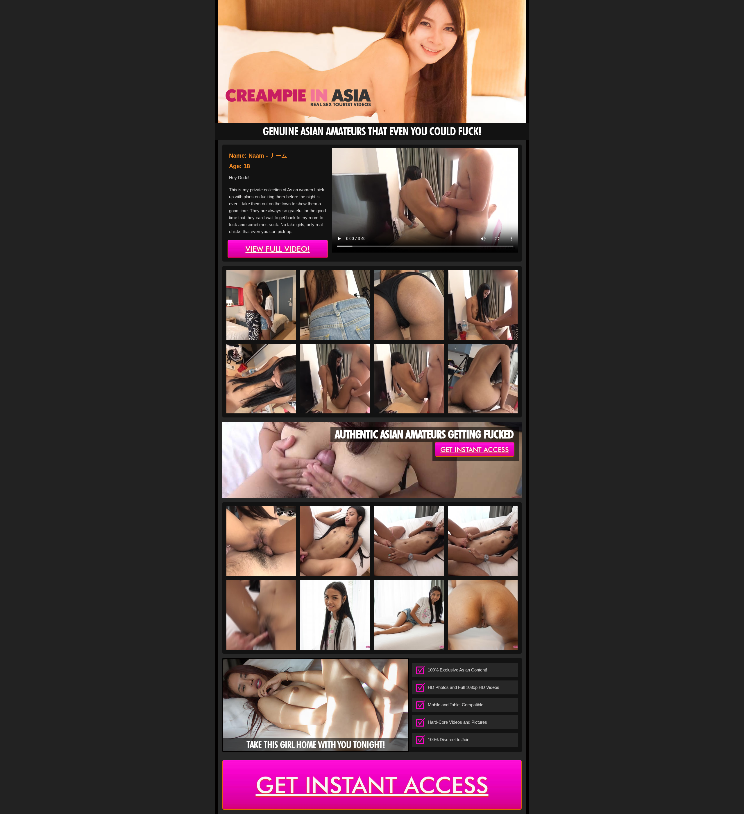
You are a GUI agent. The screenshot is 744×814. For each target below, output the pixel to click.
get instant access (474, 450)
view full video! (278, 249)
